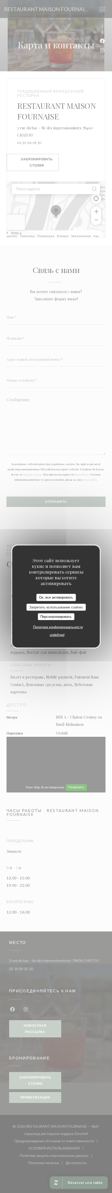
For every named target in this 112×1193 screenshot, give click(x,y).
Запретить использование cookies (56, 607)
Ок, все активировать (56, 597)
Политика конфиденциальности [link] (58, 627)
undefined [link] (57, 635)
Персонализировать (56, 617)
